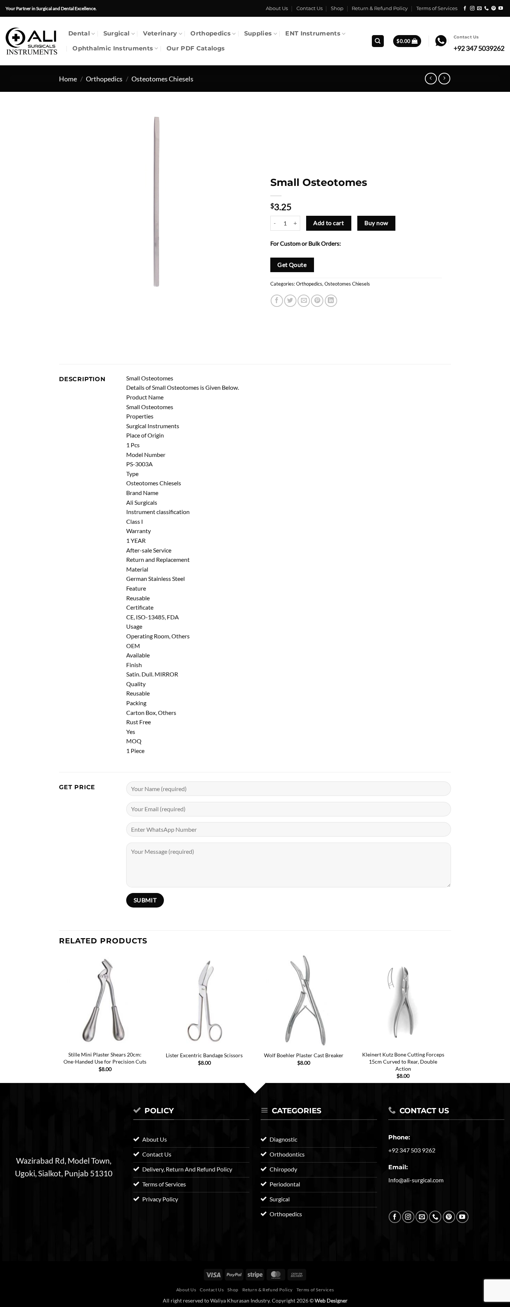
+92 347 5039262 (479, 48)
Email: (398, 1167)
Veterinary (160, 33)
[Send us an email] (479, 8)
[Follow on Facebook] (465, 8)
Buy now (376, 223)
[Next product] (430, 78)
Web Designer (331, 1300)
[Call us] (486, 8)
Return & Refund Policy (380, 8)
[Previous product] (444, 78)
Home (68, 79)
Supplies (258, 33)
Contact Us (309, 8)
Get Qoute (292, 264)
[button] (407, 41)
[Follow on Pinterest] (493, 8)
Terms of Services (436, 8)
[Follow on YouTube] (500, 8)
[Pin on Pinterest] (317, 301)
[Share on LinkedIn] (331, 301)
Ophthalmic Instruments (112, 48)
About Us (277, 8)
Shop (337, 8)
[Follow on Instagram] (472, 8)
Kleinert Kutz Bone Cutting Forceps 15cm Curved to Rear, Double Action (403, 1061)
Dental (79, 33)
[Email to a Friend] (304, 301)
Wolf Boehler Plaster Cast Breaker (303, 1055)
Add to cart (328, 223)
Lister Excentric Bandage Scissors (204, 1055)
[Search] (378, 41)
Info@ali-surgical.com (416, 1179)
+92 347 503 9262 (411, 1150)
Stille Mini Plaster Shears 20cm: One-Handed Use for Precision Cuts (104, 1058)
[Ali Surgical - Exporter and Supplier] (31, 41)
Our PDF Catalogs (196, 48)
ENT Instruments (312, 33)
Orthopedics (210, 33)
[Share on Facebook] (277, 301)
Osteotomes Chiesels (162, 79)
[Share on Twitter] (290, 301)
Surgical (116, 33)
